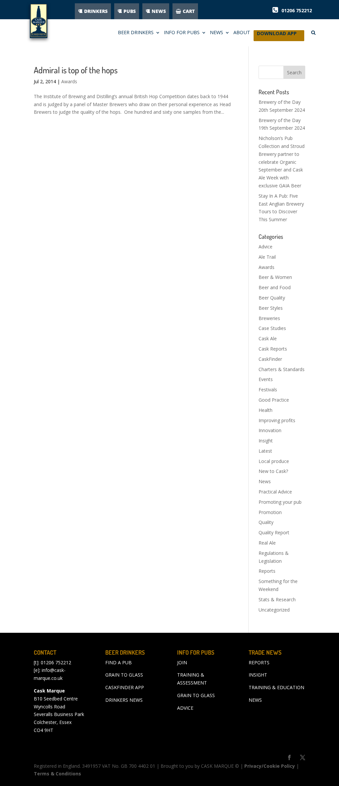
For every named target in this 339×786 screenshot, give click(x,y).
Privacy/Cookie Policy (269, 766)
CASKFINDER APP (124, 687)
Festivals (268, 389)
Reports (267, 571)
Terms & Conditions (57, 773)
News (265, 481)
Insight (266, 440)
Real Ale (267, 543)
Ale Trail (267, 257)
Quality (266, 522)
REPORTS (259, 662)
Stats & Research (277, 599)
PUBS (129, 11)
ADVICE (185, 708)
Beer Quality (272, 298)
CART (189, 11)
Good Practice (274, 400)
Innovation (270, 430)
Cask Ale (268, 338)
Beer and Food (275, 287)
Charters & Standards (282, 369)
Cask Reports (273, 349)
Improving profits (277, 420)
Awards (69, 81)
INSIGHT (258, 675)
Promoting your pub (280, 502)
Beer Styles (271, 308)
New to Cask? (273, 471)
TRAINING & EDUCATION (276, 687)
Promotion (270, 512)
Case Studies (272, 328)
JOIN (182, 662)
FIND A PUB (118, 662)
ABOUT (241, 32)
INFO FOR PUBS (182, 32)
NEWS (159, 11)
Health (265, 410)
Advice (265, 246)
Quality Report (274, 532)
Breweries (269, 318)
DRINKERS (96, 11)
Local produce (274, 461)
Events (266, 379)
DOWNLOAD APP (277, 34)
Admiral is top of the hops (76, 69)
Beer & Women (275, 277)
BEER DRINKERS (136, 32)
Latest (265, 451)
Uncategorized (274, 610)
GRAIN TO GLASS (124, 675)
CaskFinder (270, 359)
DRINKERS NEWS (124, 700)
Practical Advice (275, 492)
